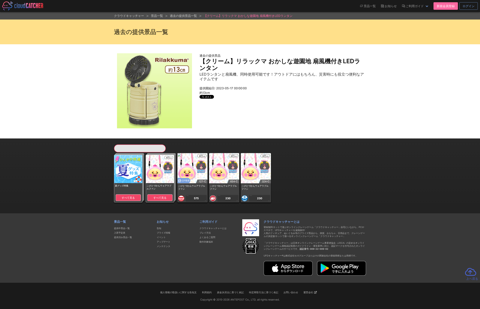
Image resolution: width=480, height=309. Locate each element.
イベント (161, 237)
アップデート (163, 241)
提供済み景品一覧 (123, 237)
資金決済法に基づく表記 (230, 292)
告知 (159, 228)
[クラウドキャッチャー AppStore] (288, 274)
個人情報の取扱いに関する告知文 (178, 292)
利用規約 (207, 292)
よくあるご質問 (207, 237)
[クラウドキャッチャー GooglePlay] (341, 274)
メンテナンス (163, 246)
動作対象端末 (206, 241)
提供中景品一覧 (122, 228)
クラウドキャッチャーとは (213, 228)
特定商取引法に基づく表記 (263, 292)
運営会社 (308, 292)
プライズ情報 (163, 232)
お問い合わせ (291, 292)
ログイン (469, 6)
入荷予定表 (119, 232)
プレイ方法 (205, 232)
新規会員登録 (446, 6)
